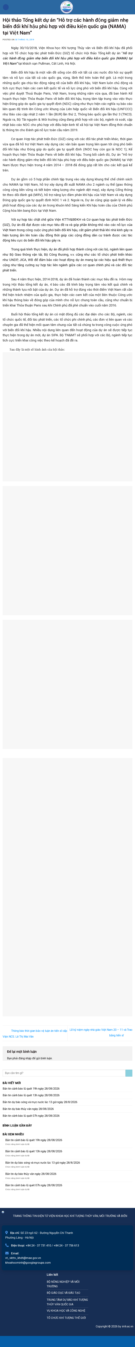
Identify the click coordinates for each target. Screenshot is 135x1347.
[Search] (131, 7)
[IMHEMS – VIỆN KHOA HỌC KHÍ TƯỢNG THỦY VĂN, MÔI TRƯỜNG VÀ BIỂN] (66, 7)
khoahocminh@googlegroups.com (28, 1262)
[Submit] (129, 1073)
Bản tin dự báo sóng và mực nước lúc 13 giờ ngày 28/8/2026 (40, 1102)
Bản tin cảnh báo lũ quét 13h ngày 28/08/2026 (31, 1095)
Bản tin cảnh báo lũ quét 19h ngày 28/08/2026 (31, 1088)
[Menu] (6, 7)
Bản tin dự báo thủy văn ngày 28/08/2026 (28, 1109)
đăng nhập (24, 1058)
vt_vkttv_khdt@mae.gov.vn (23, 1258)
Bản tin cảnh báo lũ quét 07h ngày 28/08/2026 (31, 1115)
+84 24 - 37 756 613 (66, 1245)
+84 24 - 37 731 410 (38, 1245)
